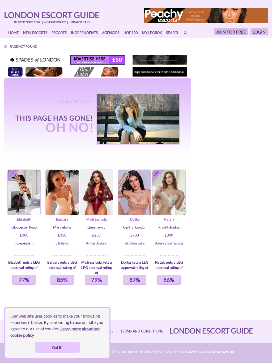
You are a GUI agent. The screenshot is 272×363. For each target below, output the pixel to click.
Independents (84, 33)
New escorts (35, 33)
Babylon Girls (135, 243)
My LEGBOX (152, 33)
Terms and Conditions (141, 331)
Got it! (57, 347)
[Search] (185, 32)
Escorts (59, 33)
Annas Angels (96, 243)
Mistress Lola (96, 219)
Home (13, 33)
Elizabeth (24, 219)
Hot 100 (131, 33)
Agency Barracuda (169, 243)
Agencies (110, 33)
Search (173, 33)
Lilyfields (62, 243)
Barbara (62, 219)
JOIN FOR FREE (231, 31)
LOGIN (259, 31)
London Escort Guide (52, 15)
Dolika (135, 219)
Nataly (169, 219)
